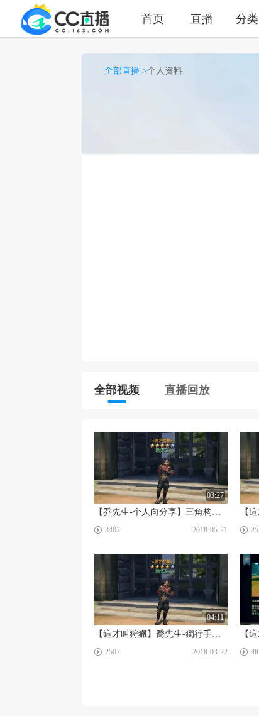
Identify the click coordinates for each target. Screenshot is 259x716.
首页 (152, 18)
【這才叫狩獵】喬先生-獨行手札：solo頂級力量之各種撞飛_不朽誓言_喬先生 (161, 634)
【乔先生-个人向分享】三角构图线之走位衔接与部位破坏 (161, 512)
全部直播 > (125, 70)
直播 (201, 18)
